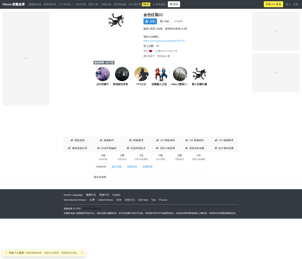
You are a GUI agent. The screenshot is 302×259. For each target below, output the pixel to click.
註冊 (295, 4)
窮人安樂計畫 (199, 84)
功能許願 (106, 4)
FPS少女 (141, 84)
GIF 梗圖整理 (225, 140)
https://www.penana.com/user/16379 (164, 41)
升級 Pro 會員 (273, 4)
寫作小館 (93, 4)
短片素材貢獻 (226, 148)
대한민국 (130, 200)
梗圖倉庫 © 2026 (72, 208)
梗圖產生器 (35, 4)
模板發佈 (79, 140)
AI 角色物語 (159, 4)
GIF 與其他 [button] (65, 4)
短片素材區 (139, 4)
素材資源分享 (79, 148)
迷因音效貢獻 (196, 148)
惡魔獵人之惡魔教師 (163, 84)
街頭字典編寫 (108, 148)
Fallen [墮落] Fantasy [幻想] (186, 84)
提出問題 (117, 166)
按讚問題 (148, 166)
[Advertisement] (151, 110)
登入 (288, 4)
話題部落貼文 (138, 148)
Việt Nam (143, 200)
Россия (163, 200)
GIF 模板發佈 (167, 140)
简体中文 (104, 195)
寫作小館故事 (167, 148)
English (116, 195)
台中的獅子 (102, 84)
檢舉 (180, 21)
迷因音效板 (120, 4)
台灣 (92, 200)
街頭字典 (81, 4)
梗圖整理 (138, 140)
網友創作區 (50, 4)
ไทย (153, 200)
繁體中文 (91, 195)
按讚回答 (132, 166)
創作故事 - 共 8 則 (104, 62)
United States (105, 200)
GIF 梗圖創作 (196, 140)
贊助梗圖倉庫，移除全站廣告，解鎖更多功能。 (42, 253)
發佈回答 (101, 166)
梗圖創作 (108, 140)
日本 (118, 200)
